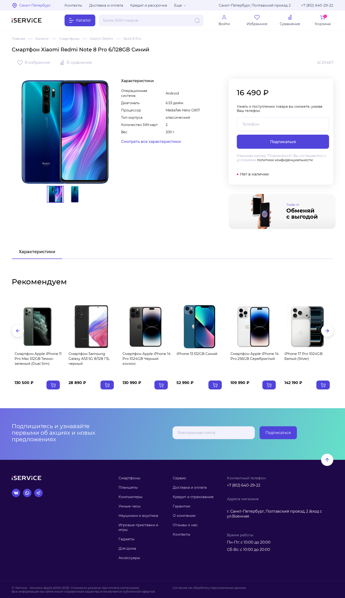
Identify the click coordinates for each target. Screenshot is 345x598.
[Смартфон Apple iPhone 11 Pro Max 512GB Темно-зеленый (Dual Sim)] (37, 326)
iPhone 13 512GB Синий (196, 353)
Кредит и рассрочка (148, 5)
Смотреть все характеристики (151, 141)
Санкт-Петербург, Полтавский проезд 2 (255, 5)
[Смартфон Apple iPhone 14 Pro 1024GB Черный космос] (145, 326)
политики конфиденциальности (285, 160)
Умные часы (130, 506)
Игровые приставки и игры (138, 527)
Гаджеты (126, 539)
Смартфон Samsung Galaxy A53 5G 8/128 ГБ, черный (89, 358)
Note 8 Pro (132, 39)
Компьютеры (130, 497)
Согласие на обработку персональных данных (209, 588)
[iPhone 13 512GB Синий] (199, 326)
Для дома (127, 548)
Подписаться (278, 432)
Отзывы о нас (185, 525)
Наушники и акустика (138, 515)
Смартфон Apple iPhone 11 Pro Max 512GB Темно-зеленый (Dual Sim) (38, 358)
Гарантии (181, 506)
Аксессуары (129, 558)
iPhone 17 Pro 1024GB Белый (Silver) (303, 356)
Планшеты (128, 487)
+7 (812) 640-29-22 (317, 5)
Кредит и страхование (193, 497)
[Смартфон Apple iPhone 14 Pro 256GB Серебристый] (253, 326)
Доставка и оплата (106, 5)
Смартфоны (69, 39)
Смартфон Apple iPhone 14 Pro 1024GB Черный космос (147, 358)
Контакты (73, 5)
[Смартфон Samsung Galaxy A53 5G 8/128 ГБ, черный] (91, 326)
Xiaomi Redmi (101, 39)
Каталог (42, 39)
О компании (184, 515)
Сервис (179, 478)
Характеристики (37, 251)
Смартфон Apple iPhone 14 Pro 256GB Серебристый (254, 356)
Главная (18, 39)
